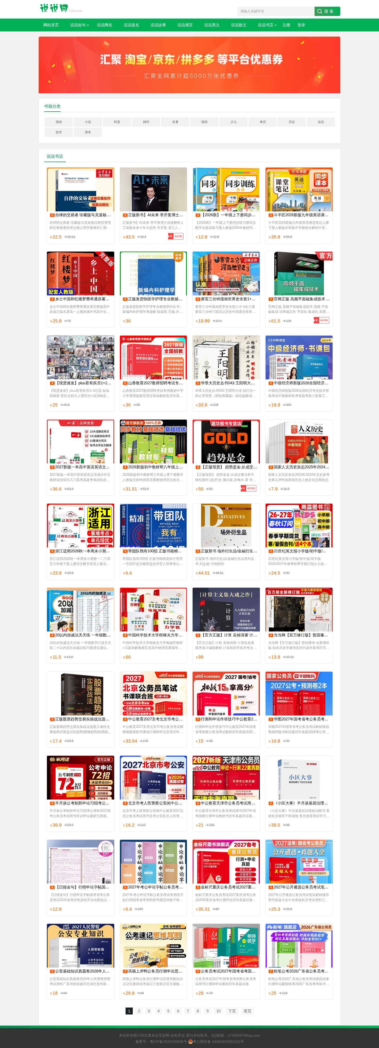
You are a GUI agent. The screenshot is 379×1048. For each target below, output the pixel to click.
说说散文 (238, 25)
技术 (59, 132)
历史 (292, 122)
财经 (146, 122)
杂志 (321, 122)
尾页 (247, 1011)
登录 (301, 25)
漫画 (59, 122)
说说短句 (78, 25)
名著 (175, 122)
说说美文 (212, 25)
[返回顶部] (368, 937)
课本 (88, 132)
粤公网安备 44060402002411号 (218, 1041)
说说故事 (158, 25)
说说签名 (131, 25)
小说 (88, 122)
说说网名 (104, 25)
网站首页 (51, 25)
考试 (263, 122)
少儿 (233, 122)
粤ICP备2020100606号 (168, 1041)
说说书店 (265, 25)
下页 (232, 1011)
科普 (117, 122)
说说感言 (185, 25)
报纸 (204, 122)
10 (218, 1011)
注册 (286, 25)
